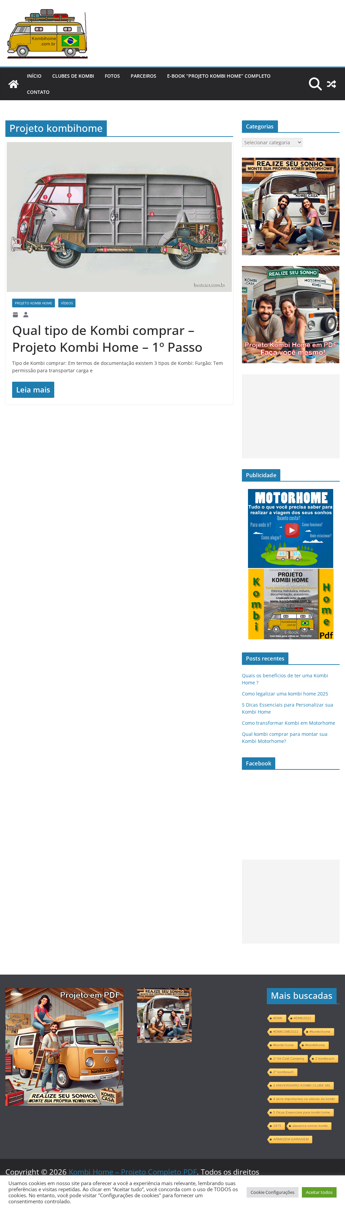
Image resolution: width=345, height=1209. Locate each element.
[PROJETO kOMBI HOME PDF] (291, 161)
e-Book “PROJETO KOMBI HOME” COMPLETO (219, 76)
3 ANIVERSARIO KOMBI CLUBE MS (301, 1085)
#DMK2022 (302, 1018)
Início (34, 76)
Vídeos (67, 303)
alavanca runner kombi (310, 1126)
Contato (38, 92)
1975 (277, 1126)
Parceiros (143, 76)
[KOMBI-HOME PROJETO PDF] (64, 994)
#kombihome (315, 1045)
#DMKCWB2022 (286, 1031)
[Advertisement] (291, 416)
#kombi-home (320, 1031)
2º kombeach (283, 1072)
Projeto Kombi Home (33, 303)
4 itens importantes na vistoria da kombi (304, 1099)
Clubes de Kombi (73, 76)
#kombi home (283, 1045)
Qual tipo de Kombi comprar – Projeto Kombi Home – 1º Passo (107, 338)
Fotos (112, 76)
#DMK (278, 1018)
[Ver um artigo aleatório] (331, 84)
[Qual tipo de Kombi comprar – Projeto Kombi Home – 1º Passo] (119, 217)
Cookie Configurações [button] (272, 1192)
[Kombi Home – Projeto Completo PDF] (13, 84)
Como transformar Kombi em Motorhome (288, 723)
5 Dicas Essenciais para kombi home (301, 1112)
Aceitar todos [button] (319, 1192)
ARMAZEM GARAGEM (291, 1139)
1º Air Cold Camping (288, 1058)
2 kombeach (325, 1058)
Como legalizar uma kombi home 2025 (285, 693)
